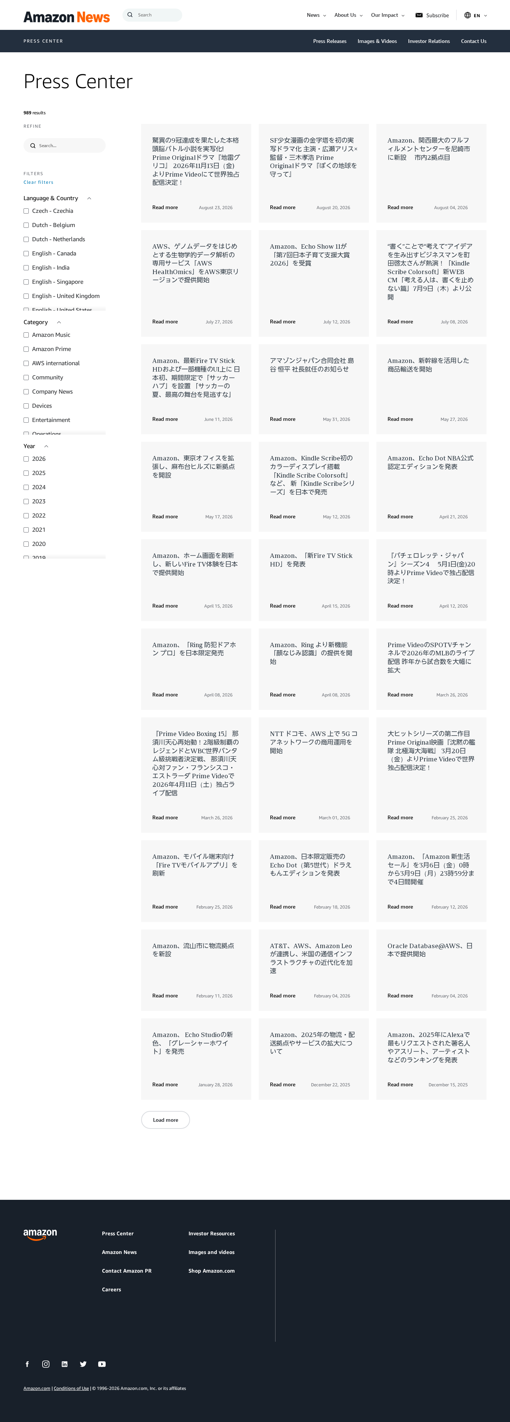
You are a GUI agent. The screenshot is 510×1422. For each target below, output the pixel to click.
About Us (345, 15)
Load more (165, 1120)
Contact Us (473, 41)
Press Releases (329, 41)
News (313, 15)
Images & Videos (377, 41)
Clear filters (38, 182)
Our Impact (384, 15)
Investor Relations (429, 41)
